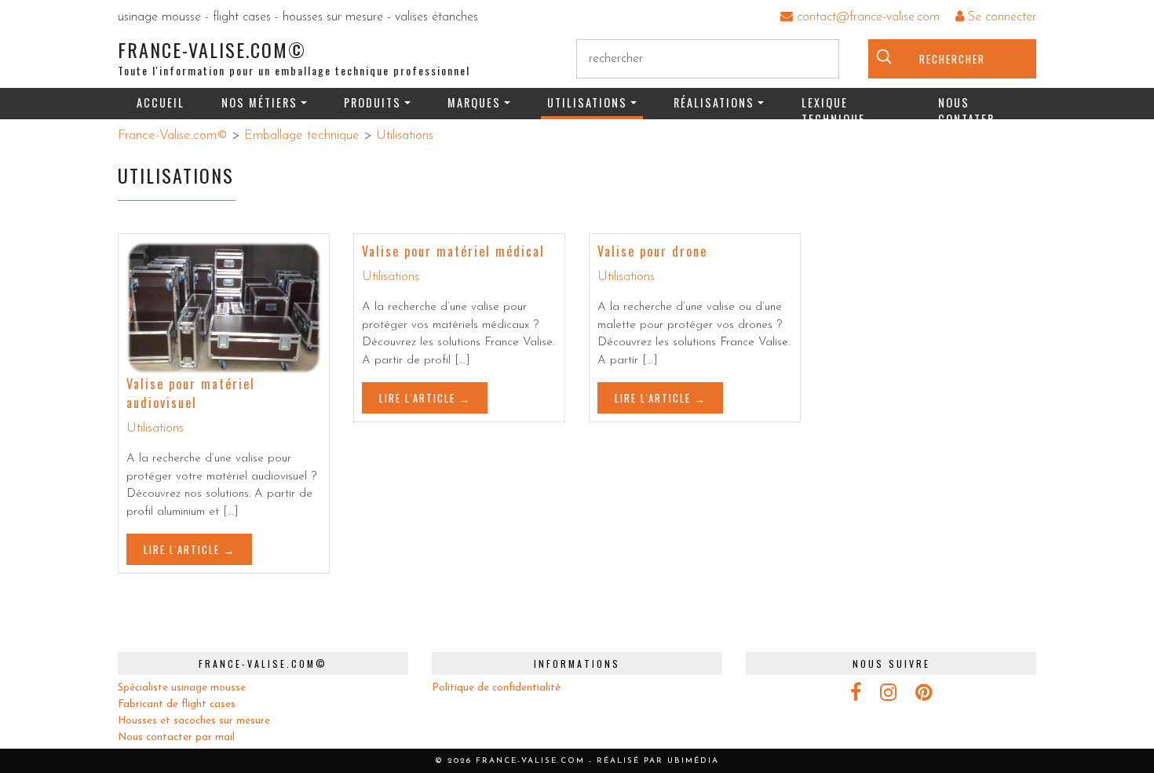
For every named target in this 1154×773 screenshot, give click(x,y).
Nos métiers (259, 102)
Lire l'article (182, 549)
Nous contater (966, 106)
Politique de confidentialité (496, 688)
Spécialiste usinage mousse (182, 688)
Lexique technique (833, 106)
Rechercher (952, 59)
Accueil (160, 102)
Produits (372, 102)
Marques (474, 102)
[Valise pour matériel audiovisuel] (223, 308)
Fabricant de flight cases (177, 704)
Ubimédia (693, 761)
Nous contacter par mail (176, 737)
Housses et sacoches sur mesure (194, 721)
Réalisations (714, 102)
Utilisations (587, 102)
